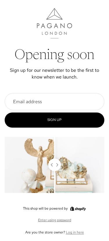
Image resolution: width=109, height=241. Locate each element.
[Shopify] (78, 208)
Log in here (75, 232)
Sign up (54, 119)
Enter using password (54, 220)
